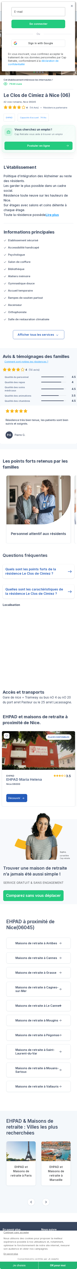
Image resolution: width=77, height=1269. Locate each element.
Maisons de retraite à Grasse (35, 972)
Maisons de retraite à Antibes (36, 943)
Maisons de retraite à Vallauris (37, 1086)
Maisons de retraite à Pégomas (37, 1035)
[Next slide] (46, 1202)
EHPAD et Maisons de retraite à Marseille (56, 1173)
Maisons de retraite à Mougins (36, 1020)
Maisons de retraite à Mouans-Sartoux (37, 1070)
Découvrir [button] (14, 798)
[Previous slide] (31, 1202)
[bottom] (6, 736)
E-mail (18, 11)
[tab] (34, 72)
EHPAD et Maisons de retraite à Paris (21, 1171)
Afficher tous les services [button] (36, 334)
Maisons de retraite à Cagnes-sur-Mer (36, 989)
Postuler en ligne (38, 145)
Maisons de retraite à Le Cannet (38, 1005)
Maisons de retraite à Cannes (36, 958)
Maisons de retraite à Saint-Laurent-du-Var (35, 1051)
